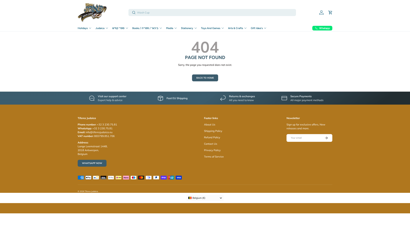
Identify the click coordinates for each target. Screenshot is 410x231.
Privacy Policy (212, 150)
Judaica (99, 28)
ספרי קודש (118, 28)
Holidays (83, 28)
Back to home (205, 77)
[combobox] (212, 12)
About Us (209, 124)
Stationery (187, 28)
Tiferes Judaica (91, 191)
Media (169, 28)
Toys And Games (210, 28)
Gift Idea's (257, 28)
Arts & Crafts (235, 28)
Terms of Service (214, 156)
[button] (330, 12)
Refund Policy (212, 137)
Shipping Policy (213, 131)
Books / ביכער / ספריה (145, 28)
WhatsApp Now (92, 163)
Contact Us (210, 143)
